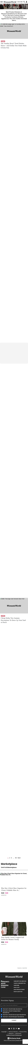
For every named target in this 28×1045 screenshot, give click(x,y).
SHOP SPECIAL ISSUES (19, 989)
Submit (14, 1020)
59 (16, 858)
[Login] (27, 1)
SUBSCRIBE (20, 2)
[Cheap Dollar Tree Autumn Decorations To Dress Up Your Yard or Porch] (14, 606)
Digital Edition (18, 991)
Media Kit (11, 1033)
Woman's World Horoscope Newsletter (14, 1015)
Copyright (4, 1031)
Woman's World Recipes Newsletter (13, 1017)
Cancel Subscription (20, 983)
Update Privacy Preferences (14, 1035)
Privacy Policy (23, 1031)
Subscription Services (20, 981)
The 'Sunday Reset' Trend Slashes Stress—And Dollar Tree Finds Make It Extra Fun (14, 45)
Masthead (18, 1033)
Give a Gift (17, 987)
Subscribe (16, 985)
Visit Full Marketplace (9, 867)
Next (19, 858)
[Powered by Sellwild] (24, 968)
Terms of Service (13, 1031)
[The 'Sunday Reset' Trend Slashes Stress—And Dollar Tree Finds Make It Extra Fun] (14, 31)
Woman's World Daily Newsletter (12, 1009)
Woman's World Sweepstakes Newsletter (12, 1012)
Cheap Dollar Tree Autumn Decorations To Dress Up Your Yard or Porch (13, 620)
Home (3, 41)
